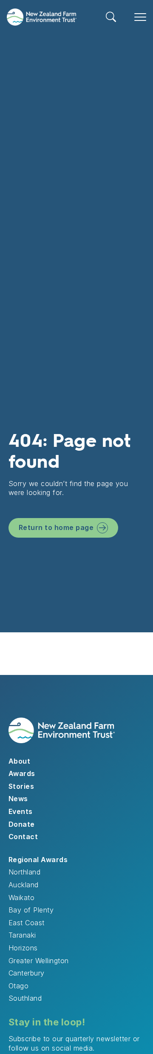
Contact (23, 836)
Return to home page (56, 527)
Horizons (23, 948)
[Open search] (111, 17)
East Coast (26, 922)
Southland (25, 998)
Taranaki (22, 935)
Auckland (23, 884)
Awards (21, 773)
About (19, 761)
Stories (21, 786)
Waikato (21, 897)
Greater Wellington (38, 960)
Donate (21, 824)
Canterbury (26, 973)
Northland (24, 872)
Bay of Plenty (31, 910)
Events (20, 811)
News (18, 798)
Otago (18, 986)
